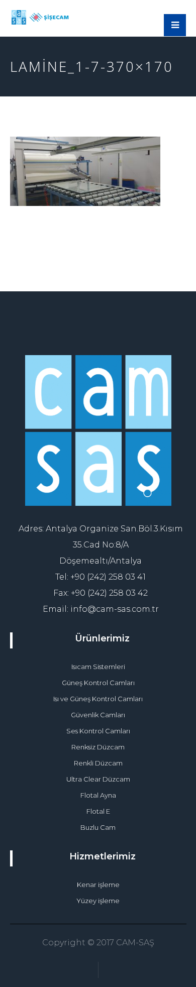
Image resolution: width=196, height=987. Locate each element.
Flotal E (98, 811)
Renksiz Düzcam (98, 747)
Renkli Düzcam (98, 763)
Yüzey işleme (98, 901)
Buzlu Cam (98, 827)
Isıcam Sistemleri (98, 667)
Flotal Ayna (98, 795)
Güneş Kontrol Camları (98, 683)
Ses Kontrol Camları (98, 731)
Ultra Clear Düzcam (98, 779)
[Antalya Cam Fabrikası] (40, 17)
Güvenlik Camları (98, 715)
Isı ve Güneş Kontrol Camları (98, 699)
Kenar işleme (98, 885)
